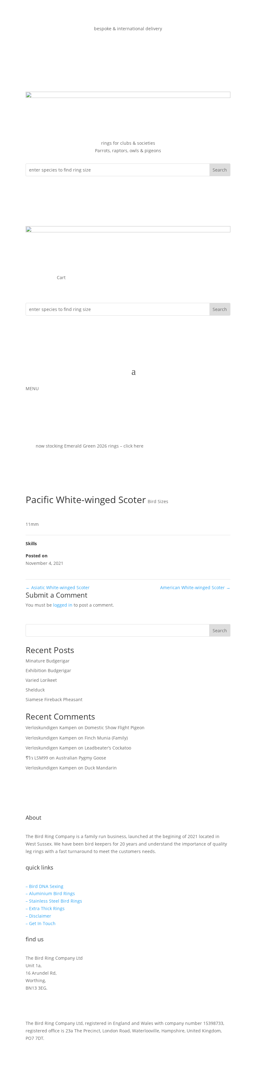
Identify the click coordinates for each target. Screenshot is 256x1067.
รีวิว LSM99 (37, 758)
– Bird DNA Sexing (44, 886)
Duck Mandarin (101, 768)
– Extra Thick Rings (45, 908)
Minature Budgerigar (48, 661)
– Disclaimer (38, 916)
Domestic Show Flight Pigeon (115, 727)
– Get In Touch (41, 923)
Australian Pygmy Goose (81, 758)
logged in (62, 605)
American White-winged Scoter (195, 587)
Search (220, 630)
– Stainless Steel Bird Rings (54, 901)
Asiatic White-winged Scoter (58, 587)
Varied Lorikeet (41, 680)
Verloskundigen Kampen (51, 727)
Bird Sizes (158, 501)
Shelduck (35, 690)
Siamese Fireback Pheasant (54, 699)
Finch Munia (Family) (106, 738)
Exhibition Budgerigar (48, 670)
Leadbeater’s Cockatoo (108, 748)
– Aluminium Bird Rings (50, 893)
